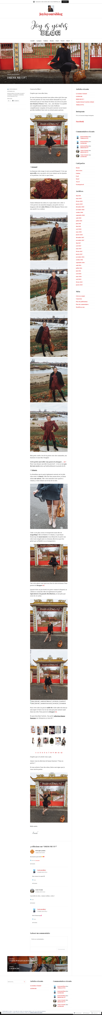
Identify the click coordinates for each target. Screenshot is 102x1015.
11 (58, 753)
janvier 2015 (79, 285)
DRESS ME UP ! (80, 99)
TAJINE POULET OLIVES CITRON (85, 102)
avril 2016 (78, 273)
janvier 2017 (79, 254)
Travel (62, 41)
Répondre (32, 863)
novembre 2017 (80, 240)
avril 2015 (78, 279)
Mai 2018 (78, 226)
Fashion (46, 41)
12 (61, 753)
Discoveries (79, 170)
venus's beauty (84, 150)
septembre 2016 (80, 262)
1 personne (37, 860)
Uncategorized (16, 74)
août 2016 (78, 265)
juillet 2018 (79, 221)
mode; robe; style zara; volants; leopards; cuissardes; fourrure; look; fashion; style (15, 95)
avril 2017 (78, 246)
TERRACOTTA (80, 105)
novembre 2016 (80, 257)
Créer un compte (80, 296)
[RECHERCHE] (72, 41)
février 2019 (79, 201)
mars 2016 (78, 276)
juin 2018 (78, 223)
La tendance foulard (81, 93)
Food (57, 41)
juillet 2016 (79, 268)
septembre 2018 (80, 215)
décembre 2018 (80, 207)
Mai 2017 (78, 243)
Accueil (32, 41)
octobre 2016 (79, 260)
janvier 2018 (79, 234)
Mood (68, 41)
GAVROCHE (79, 96)
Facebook (80, 121)
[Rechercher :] (16, 981)
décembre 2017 (80, 237)
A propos (38, 41)
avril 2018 (78, 229)
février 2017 (79, 251)
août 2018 (78, 218)
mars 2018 (78, 232)
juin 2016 (78, 271)
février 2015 (79, 282)
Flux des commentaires (82, 304)
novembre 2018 (80, 209)
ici (64, 462)
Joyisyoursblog (51, 14)
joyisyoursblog (13, 89)
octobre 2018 (79, 212)
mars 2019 (78, 198)
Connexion (79, 299)
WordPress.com (80, 307)
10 (55, 753)
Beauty (52, 41)
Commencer (65, 1)
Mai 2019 (78, 195)
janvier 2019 (79, 204)
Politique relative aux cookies (36, 1012)
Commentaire (61, 949)
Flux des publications (81, 301)
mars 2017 (78, 248)
